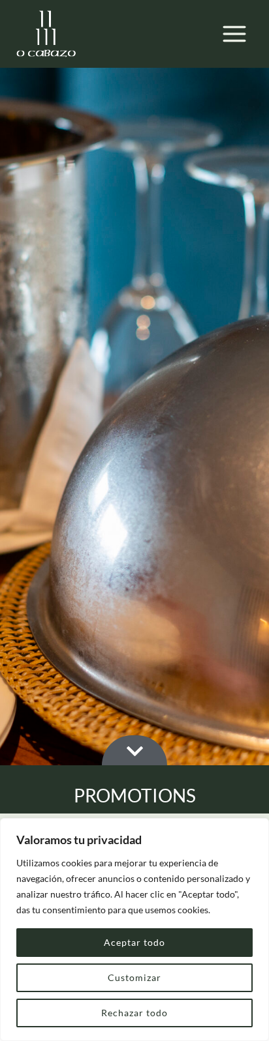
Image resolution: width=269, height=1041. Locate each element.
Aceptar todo (134, 942)
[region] (134, 929)
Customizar (134, 977)
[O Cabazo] (45, 33)
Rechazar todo (134, 1012)
